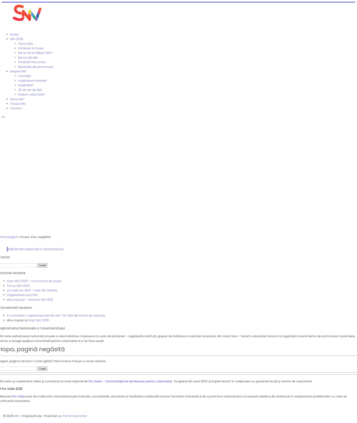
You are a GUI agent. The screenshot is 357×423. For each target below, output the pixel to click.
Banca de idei (28, 57)
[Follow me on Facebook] (3, 27)
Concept (24, 76)
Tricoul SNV (18, 104)
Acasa (14, 34)
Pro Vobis (18, 396)
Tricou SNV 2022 (18, 286)
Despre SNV (18, 71)
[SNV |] (27, 22)
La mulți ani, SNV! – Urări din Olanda (32, 290)
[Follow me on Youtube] (7, 27)
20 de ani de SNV (30, 90)
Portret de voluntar (91, 315)
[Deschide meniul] (3, 117)
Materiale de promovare (35, 67)
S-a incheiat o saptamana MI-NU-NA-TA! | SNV (40, 315)
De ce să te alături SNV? (35, 53)
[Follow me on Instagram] (5, 27)
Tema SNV (25, 44)
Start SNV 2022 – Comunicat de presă (34, 281)
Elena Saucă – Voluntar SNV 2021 (30, 300)
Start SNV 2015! (38, 320)
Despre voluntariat (31, 94)
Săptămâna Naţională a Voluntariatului (36, 249)
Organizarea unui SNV (22, 295)
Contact (16, 108)
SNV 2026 (16, 39)
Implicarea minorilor (32, 81)
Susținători (25, 85)
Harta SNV (17, 99)
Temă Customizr (75, 416)
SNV (17, 416)
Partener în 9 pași (30, 48)
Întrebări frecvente (32, 62)
